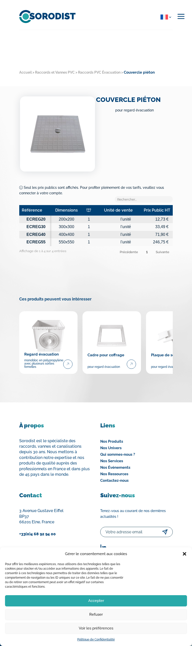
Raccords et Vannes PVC (55, 72)
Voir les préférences (96, 628)
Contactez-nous (114, 480)
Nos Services (111, 461)
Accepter (96, 600)
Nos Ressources (114, 474)
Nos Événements (115, 467)
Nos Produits (111, 441)
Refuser (96, 614)
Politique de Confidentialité (96, 639)
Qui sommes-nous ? (117, 454)
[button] (184, 553)
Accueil (25, 72)
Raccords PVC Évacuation (99, 72)
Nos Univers (111, 448)
